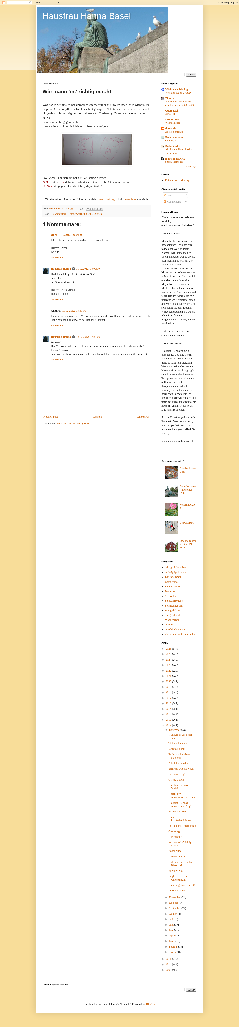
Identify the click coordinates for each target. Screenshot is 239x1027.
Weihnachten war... (179, 743)
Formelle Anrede (177, 811)
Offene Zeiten (176, 779)
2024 (169, 659)
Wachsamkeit (172, 122)
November (175, 897)
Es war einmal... (60, 213)
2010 (169, 964)
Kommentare (173, 201)
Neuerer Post (50, 416)
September (175, 908)
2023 (169, 664)
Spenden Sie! (175, 870)
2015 (169, 708)
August (173, 913)
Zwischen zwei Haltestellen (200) (188, 490)
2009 (169, 969)
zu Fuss (169, 624)
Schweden (171, 595)
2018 (169, 692)
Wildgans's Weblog (176, 89)
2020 (169, 681)
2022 (169, 670)
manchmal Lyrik (175, 158)
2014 (169, 714)
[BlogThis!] (91, 209)
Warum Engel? (176, 748)
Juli (171, 919)
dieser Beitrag (106, 199)
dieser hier (129, 199)
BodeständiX (173, 146)
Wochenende (172, 619)
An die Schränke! (174, 131)
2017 (169, 697)
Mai (171, 930)
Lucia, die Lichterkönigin (182, 825)
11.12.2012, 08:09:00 (88, 268)
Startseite (97, 416)
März (172, 941)
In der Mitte (174, 850)
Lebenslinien (172, 119)
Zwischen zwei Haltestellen (180, 634)
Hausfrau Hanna (61, 268)
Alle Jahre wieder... (179, 763)
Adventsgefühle (177, 856)
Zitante (169, 98)
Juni (171, 924)
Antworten (57, 257)
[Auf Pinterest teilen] (101, 209)
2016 (169, 703)
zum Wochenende (175, 629)
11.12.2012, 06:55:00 (70, 234)
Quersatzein (172, 110)
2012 (169, 725)
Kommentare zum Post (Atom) (73, 423)
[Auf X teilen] (94, 209)
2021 (169, 676)
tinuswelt (170, 128)
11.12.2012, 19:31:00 (74, 310)
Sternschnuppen (94, 213)
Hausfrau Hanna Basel (87, 16)
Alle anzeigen (190, 166)
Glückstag (174, 831)
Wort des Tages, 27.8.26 (178, 92)
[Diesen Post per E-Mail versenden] (88, 209)
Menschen (170, 591)
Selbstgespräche (174, 600)
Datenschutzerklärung (177, 180)
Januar (173, 951)
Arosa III (170, 113)
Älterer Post (143, 416)
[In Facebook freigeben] (98, 209)
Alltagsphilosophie (175, 567)
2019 (169, 686)
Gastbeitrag (171, 581)
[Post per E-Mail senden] (81, 208)
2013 (169, 719)
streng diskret (172, 610)
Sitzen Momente (174, 161)
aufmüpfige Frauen (175, 572)
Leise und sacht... (178, 890)
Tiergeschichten (173, 615)
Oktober (174, 902)
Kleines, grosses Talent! (181, 885)
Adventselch (175, 836)
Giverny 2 (170, 140)
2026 (169, 648)
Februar (173, 946)
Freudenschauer (175, 137)
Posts (169, 194)
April (172, 935)
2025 (169, 654)
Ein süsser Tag (176, 774)
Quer (54, 234)
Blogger (150, 1003)
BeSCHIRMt (187, 522)
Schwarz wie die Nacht (181, 768)
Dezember (175, 729)
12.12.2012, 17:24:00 (88, 336)
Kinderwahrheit (77, 213)
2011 (169, 958)
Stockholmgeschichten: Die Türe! (188, 544)
